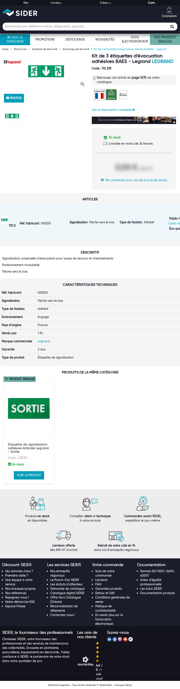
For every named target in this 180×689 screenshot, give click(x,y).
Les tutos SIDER (151, 589)
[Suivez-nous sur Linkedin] (109, 640)
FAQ (98, 584)
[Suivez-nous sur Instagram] (120, 640)
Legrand (162, 61)
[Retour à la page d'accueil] (19, 12)
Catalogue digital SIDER (67, 593)
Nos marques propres (20, 589)
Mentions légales (58, 685)
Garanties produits (108, 589)
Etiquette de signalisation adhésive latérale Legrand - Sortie (28, 448)
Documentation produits (157, 593)
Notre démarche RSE (20, 602)
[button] (82, 85)
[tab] (22, 565)
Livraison (101, 580)
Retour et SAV (105, 593)
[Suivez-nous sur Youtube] (125, 640)
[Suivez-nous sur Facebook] (114, 640)
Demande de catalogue (67, 589)
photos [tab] (15, 98)
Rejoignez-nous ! (17, 597)
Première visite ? (16, 575)
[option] (46, 71)
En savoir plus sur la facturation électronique (109, 619)
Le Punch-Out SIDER (64, 580)
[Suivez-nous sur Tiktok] (130, 640)
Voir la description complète (112, 110)
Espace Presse (15, 606)
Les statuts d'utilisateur (66, 584)
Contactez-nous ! (62, 615)
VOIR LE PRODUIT (29, 475)
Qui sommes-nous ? (19, 571)
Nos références (15, 593)
